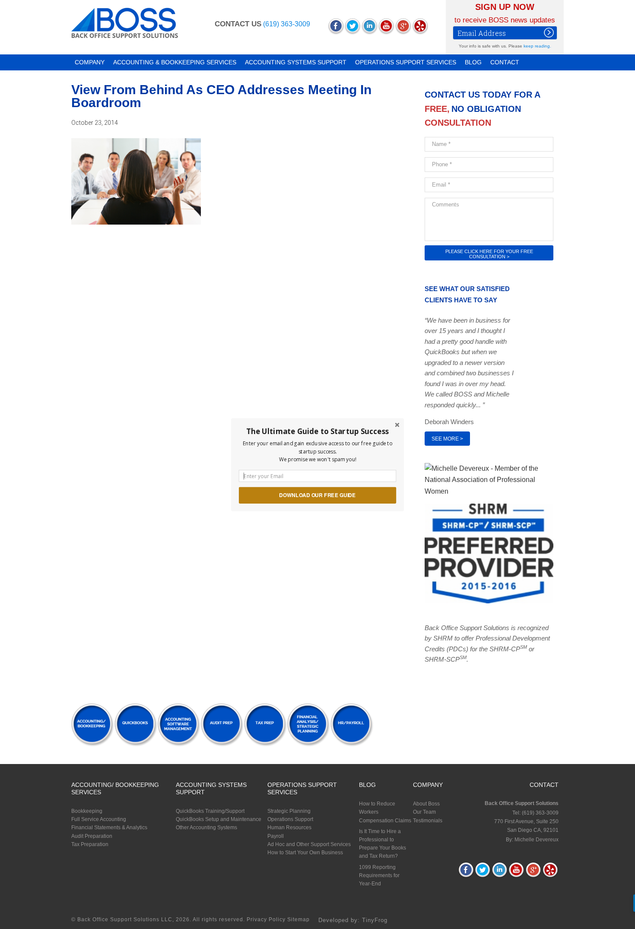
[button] (317, 431)
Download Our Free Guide (317, 494)
